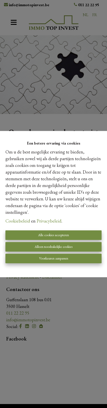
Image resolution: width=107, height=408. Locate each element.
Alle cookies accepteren (53, 235)
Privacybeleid (49, 221)
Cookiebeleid (17, 221)
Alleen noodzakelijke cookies (53, 246)
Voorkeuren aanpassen (53, 258)
